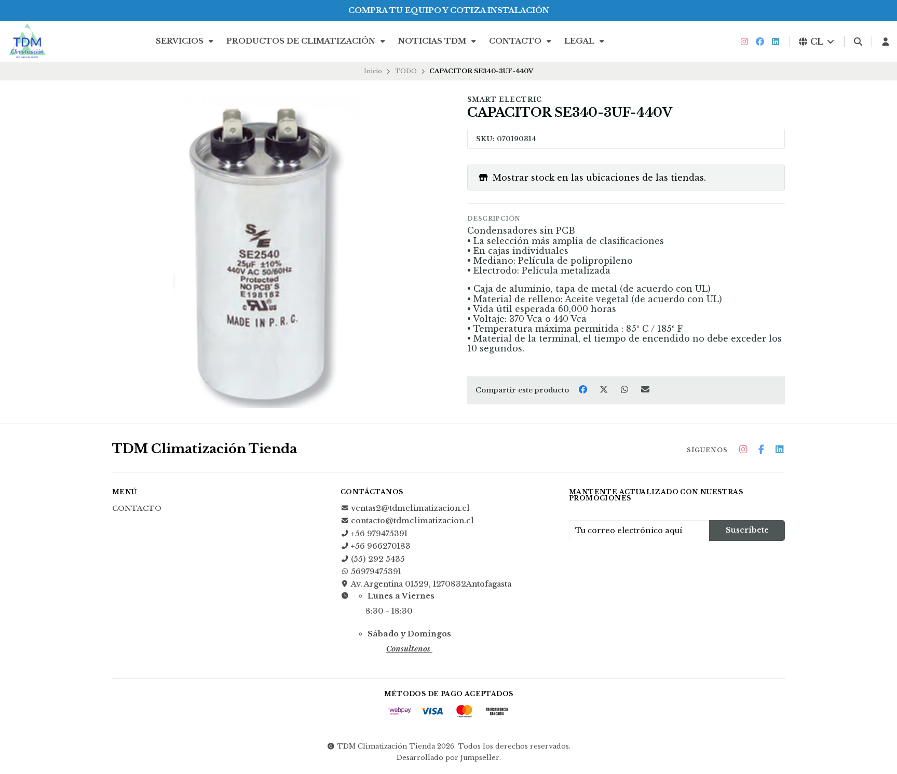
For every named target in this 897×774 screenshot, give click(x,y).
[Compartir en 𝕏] (604, 390)
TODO (406, 71)
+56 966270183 (381, 546)
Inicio (373, 71)
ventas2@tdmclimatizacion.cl (410, 508)
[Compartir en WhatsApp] (625, 390)
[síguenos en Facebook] (760, 41)
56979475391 (376, 571)
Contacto (516, 41)
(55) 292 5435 (378, 559)
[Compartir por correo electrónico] (645, 390)
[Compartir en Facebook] (584, 390)
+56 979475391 (379, 533)
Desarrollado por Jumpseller (448, 758)
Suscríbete (747, 530)
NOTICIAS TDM (433, 41)
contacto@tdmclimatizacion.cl (412, 520)
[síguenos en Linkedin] (775, 41)
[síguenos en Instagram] (744, 41)
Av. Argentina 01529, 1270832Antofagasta (431, 584)
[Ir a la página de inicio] (27, 41)
